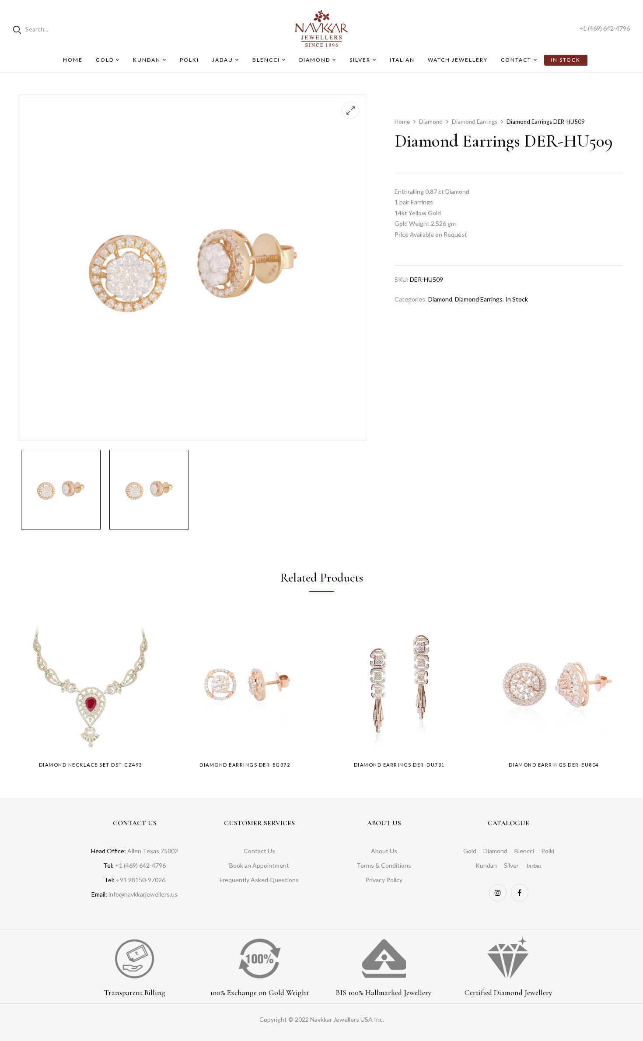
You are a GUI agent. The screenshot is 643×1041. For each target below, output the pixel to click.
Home (402, 121)
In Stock (516, 299)
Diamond (431, 121)
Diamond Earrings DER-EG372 (244, 765)
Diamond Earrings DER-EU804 (554, 765)
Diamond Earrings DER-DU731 (399, 765)
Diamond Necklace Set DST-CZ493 (90, 765)
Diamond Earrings (474, 121)
